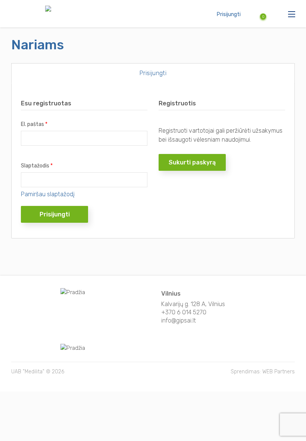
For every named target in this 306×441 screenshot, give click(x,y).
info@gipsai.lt (178, 320)
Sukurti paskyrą (192, 162)
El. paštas (34, 124)
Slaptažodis (37, 166)
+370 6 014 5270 (183, 312)
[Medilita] (29, 10)
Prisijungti (229, 14)
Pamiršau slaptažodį (48, 194)
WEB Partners (278, 371)
